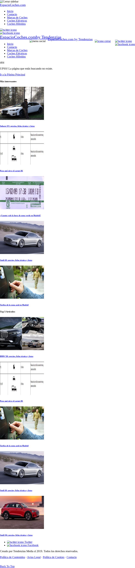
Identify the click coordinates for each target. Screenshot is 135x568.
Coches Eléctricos (17, 20)
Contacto (12, 14)
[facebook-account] (10, 33)
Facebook (32, 545)
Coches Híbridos (16, 23)
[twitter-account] (8, 29)
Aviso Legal (34, 557)
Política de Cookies (53, 557)
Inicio (10, 11)
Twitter (28, 542)
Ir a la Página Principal (12, 74)
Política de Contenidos (12, 557)
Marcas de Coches (17, 17)
